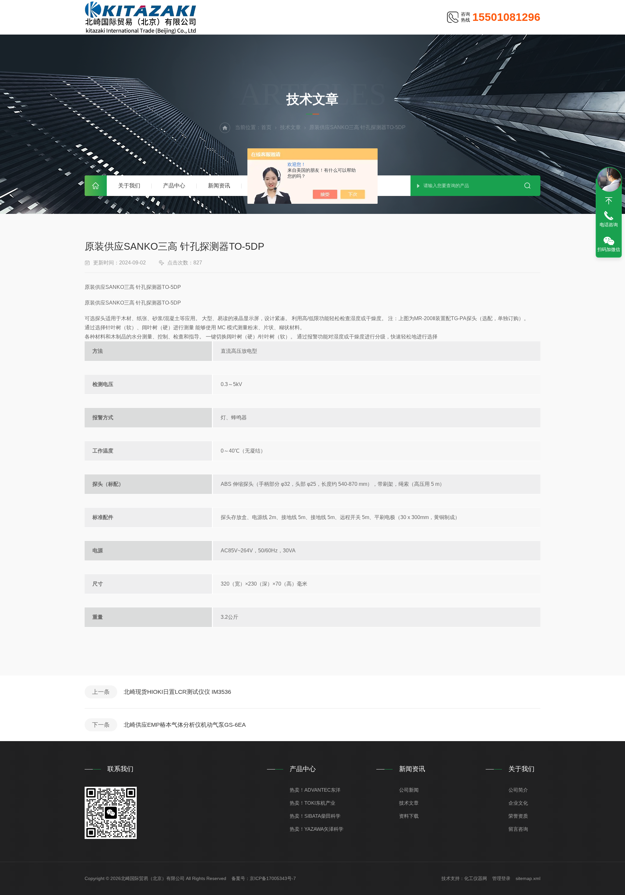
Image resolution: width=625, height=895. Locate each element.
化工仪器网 (475, 878)
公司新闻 (409, 790)
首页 (96, 185)
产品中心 (174, 186)
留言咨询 (518, 829)
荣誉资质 (518, 816)
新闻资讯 (219, 186)
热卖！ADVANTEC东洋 (315, 790)
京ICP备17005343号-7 (273, 878)
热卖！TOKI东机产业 (312, 803)
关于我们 (129, 186)
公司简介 (518, 790)
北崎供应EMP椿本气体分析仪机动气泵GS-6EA (185, 725)
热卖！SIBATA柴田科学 (315, 816)
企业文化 (518, 803)
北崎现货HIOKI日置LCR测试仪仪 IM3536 (177, 692)
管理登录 (501, 878)
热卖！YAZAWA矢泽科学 (316, 829)
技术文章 (290, 127)
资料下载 (409, 816)
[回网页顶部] (608, 200)
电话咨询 (609, 224)
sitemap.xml (528, 878)
